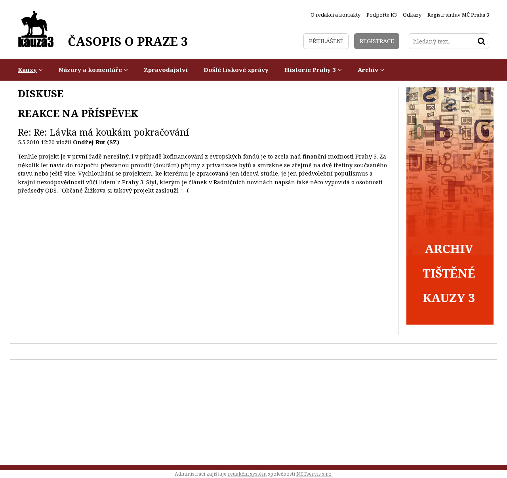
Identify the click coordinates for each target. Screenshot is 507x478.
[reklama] (450, 322)
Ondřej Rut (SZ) (96, 142)
